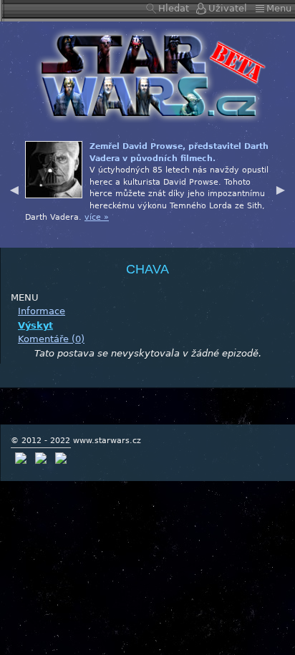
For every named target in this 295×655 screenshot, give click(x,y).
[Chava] (147, 74)
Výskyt (35, 325)
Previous (14, 188)
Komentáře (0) (51, 339)
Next (281, 188)
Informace (41, 311)
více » (96, 217)
